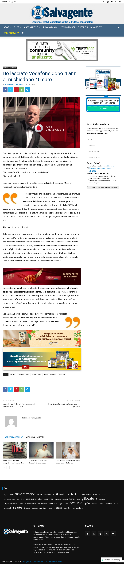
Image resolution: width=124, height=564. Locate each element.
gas (78, 499)
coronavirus (31, 499)
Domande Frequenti (55, 562)
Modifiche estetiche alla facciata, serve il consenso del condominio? (19, 405)
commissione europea (11, 499)
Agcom (6, 495)
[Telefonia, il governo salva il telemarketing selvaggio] (41, 450)
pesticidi (76, 503)
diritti (46, 499)
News (6, 27)
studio (50, 508)
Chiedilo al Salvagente (90, 27)
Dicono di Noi (50, 27)
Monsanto (53, 503)
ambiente (47, 494)
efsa (51, 499)
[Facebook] (104, 1)
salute (17, 507)
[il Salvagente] (62, 14)
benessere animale (85, 495)
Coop (22, 499)
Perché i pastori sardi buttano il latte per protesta (64, 405)
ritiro (116, 503)
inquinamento (10, 503)
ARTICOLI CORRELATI (14, 437)
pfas (87, 503)
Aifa (11, 495)
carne (104, 495)
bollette (97, 494)
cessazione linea (23, 374)
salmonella (8, 508)
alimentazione (25, 494)
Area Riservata (11, 33)
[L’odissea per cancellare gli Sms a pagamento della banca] (68, 450)
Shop (16, 27)
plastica (94, 504)
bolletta (12, 374)
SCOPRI (103, 108)
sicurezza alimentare (39, 508)
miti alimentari (42, 503)
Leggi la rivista (67, 27)
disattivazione (36, 374)
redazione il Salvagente (13, 84)
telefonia (53, 374)
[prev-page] (4, 467)
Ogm (61, 503)
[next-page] (8, 467)
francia (72, 499)
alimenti (39, 495)
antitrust (58, 494)
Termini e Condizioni (40, 562)
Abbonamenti (31, 27)
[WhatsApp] (21, 89)
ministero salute (30, 503)
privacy (101, 503)
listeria (21, 503)
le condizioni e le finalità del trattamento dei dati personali (101, 168)
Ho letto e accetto (101, 168)
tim (69, 508)
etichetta (58, 499)
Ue (74, 508)
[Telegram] (112, 1)
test (65, 508)
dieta (40, 499)
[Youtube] (120, 1)
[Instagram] (108, 1)
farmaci (65, 499)
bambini (71, 494)
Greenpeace (100, 499)
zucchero (79, 508)
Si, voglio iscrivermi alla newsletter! (103, 188)
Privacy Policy (26, 562)
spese (46, 374)
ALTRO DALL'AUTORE (35, 437)
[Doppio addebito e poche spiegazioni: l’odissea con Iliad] (15, 450)
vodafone (62, 374)
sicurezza (27, 508)
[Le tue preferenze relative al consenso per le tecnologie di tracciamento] (111, 559)
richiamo (108, 503)
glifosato (87, 498)
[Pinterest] (16, 89)
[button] (119, 27)
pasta (66, 503)
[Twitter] (116, 1)
